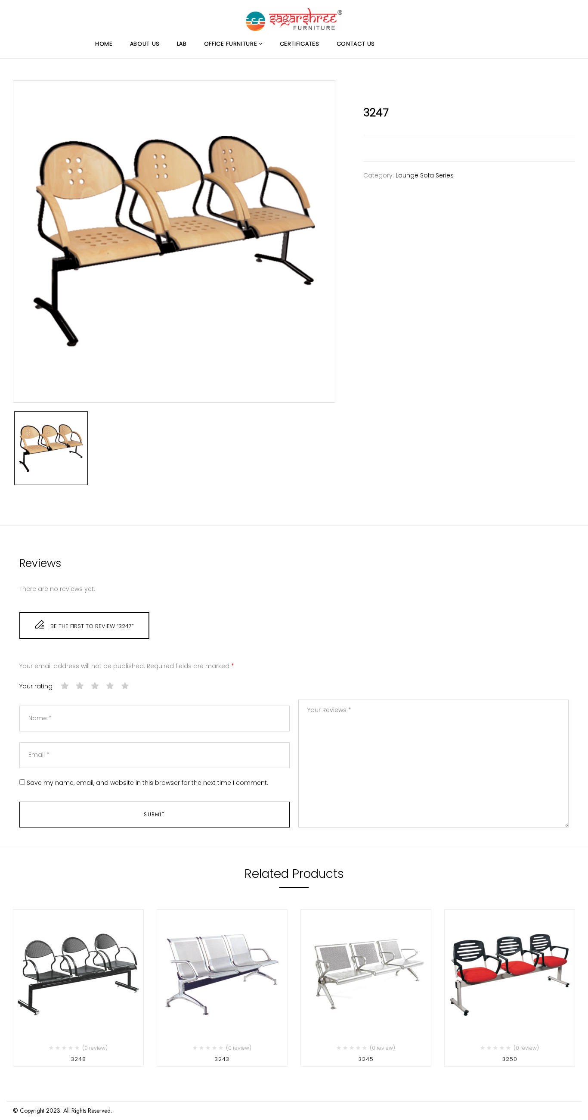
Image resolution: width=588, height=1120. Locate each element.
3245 (366, 1059)
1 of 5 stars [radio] (65, 686)
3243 (222, 1059)
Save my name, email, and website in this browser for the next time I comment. (147, 783)
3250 (509, 1059)
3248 (78, 1059)
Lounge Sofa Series (425, 175)
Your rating (36, 686)
